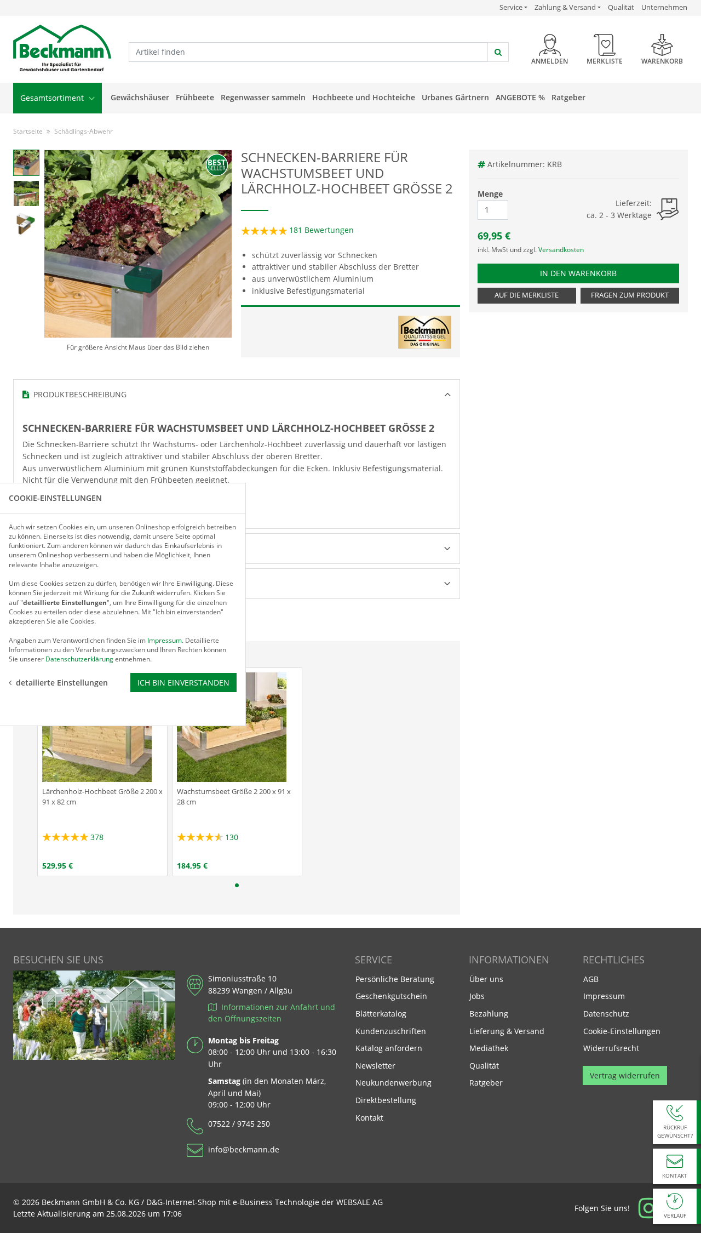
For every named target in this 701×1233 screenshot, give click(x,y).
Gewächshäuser (140, 97)
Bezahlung (488, 1013)
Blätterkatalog (380, 1013)
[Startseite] (62, 48)
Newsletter (375, 1065)
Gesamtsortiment (53, 98)
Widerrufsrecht (611, 1048)
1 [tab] (237, 885)
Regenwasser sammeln (263, 97)
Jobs (477, 996)
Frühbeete (195, 97)
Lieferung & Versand (506, 1031)
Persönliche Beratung (394, 979)
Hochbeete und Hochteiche (363, 97)
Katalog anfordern (388, 1047)
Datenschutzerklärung (79, 659)
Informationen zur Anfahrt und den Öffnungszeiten (271, 1013)
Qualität (621, 7)
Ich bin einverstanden (183, 682)
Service (513, 7)
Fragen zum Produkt (630, 295)
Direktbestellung (385, 1100)
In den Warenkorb (583, 272)
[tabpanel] (102, 771)
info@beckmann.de (243, 1149)
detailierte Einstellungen (62, 682)
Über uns (486, 979)
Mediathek (488, 1048)
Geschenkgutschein (391, 996)
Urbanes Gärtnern (455, 97)
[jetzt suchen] (498, 52)
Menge (490, 194)
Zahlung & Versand (565, 7)
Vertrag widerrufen (625, 1075)
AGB (591, 979)
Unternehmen (664, 7)
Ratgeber (568, 97)
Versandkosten (561, 250)
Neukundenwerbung (393, 1082)
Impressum (604, 996)
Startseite (28, 131)
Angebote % (520, 97)
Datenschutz (606, 1013)
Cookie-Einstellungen (621, 1031)
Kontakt (369, 1117)
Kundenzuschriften (390, 1031)
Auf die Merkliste (527, 295)
